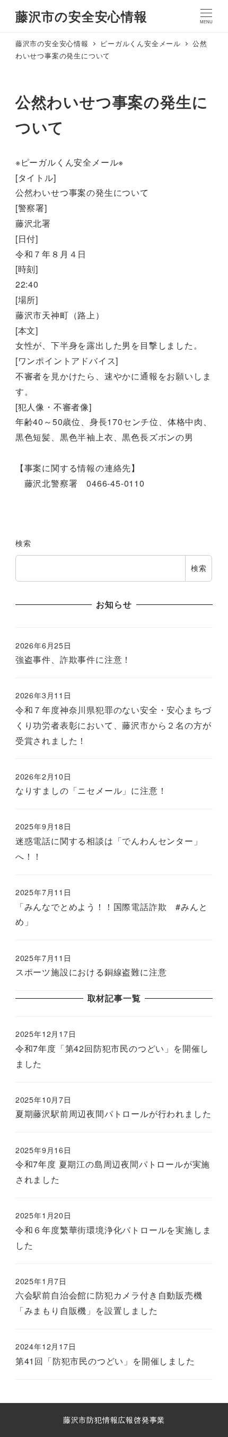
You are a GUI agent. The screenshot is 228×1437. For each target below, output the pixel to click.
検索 (23, 543)
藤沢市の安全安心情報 (81, 16)
